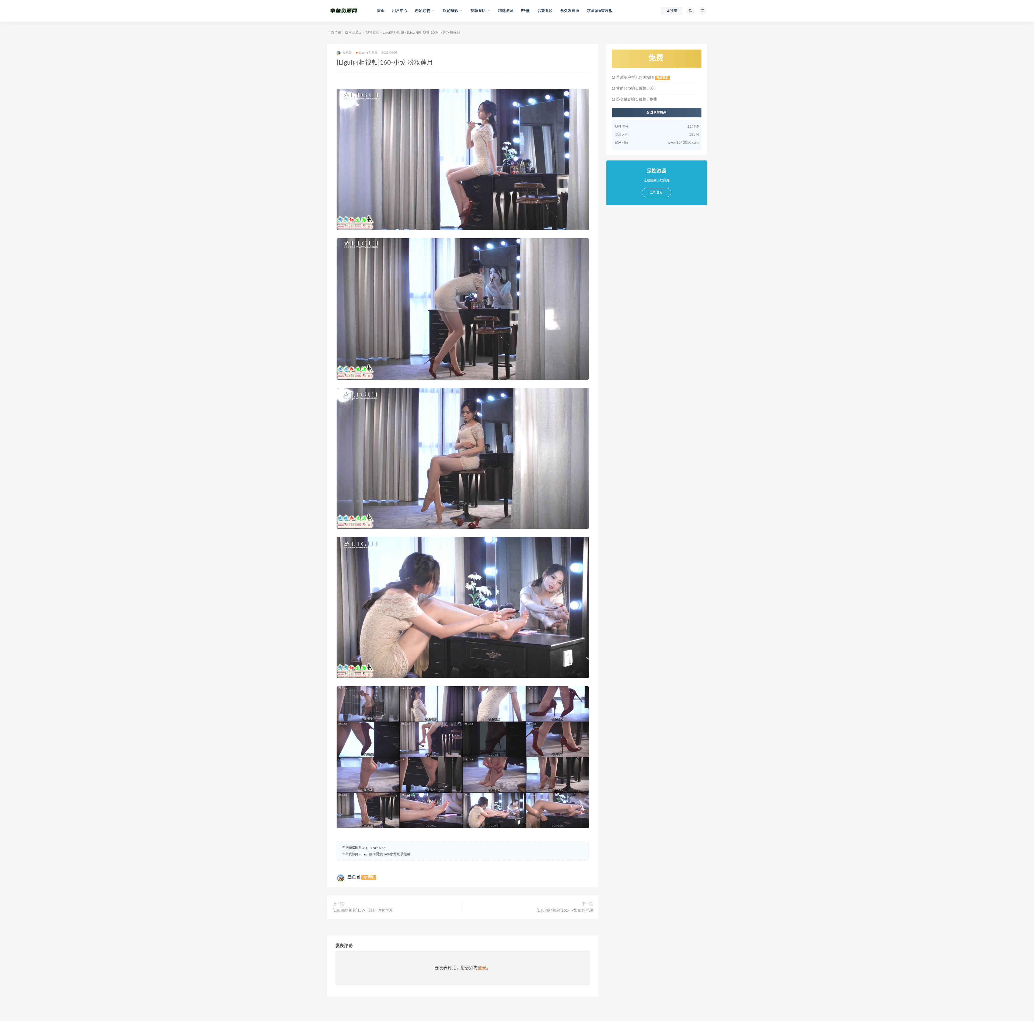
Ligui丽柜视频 (393, 32)
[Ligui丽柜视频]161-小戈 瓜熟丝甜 (565, 910)
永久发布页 (569, 11)
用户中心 (399, 11)
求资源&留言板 (600, 11)
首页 (381, 11)
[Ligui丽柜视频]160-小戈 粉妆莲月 (385, 854)
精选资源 (505, 11)
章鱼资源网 (353, 32)
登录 (482, 968)
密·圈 (525, 11)
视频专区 (372, 32)
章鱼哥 (353, 877)
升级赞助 (662, 77)
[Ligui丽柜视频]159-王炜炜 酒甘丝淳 (363, 910)
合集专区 (545, 11)
